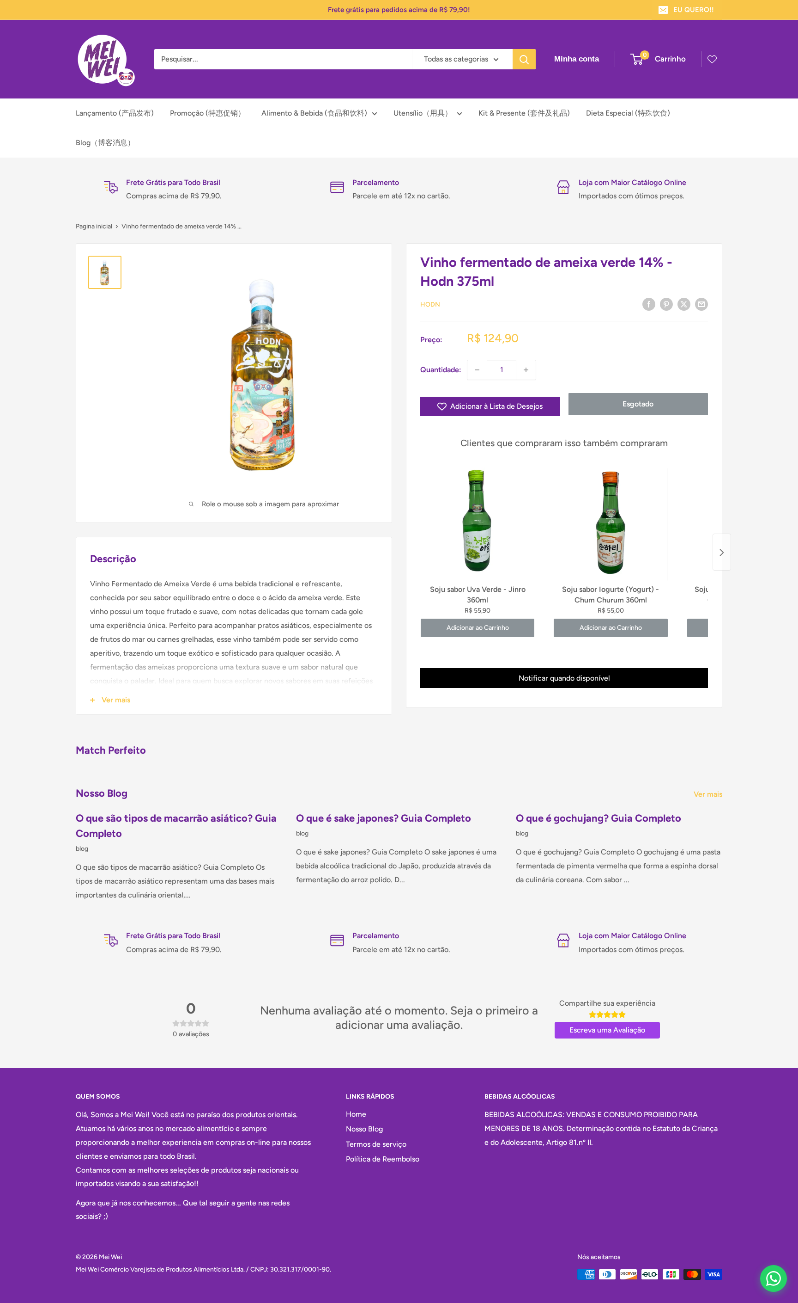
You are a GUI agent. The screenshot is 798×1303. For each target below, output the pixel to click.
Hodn (430, 304)
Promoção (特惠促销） (207, 113)
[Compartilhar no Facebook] (648, 304)
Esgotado (638, 404)
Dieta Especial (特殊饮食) (628, 113)
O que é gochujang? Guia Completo (598, 818)
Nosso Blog (364, 1129)
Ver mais (709, 794)
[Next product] (722, 552)
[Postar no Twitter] (683, 304)
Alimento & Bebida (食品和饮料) (314, 113)
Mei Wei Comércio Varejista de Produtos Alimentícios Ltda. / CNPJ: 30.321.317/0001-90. (203, 1269)
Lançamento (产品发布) (115, 113)
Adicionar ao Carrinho (478, 628)
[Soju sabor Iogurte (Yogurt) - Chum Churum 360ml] (610, 524)
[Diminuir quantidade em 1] (477, 370)
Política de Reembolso (382, 1159)
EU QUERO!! (693, 10)
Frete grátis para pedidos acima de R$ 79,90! (399, 10)
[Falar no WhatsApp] (773, 1278)
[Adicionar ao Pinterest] (666, 304)
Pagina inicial (94, 226)
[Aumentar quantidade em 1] (526, 370)
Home (356, 1114)
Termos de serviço (376, 1144)
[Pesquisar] (524, 59)
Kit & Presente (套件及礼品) (524, 113)
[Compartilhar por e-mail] (701, 304)
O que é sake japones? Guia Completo (383, 818)
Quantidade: (440, 369)
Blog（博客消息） (105, 142)
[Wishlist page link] (712, 59)
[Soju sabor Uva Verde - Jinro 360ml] (477, 524)
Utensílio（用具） (422, 113)
